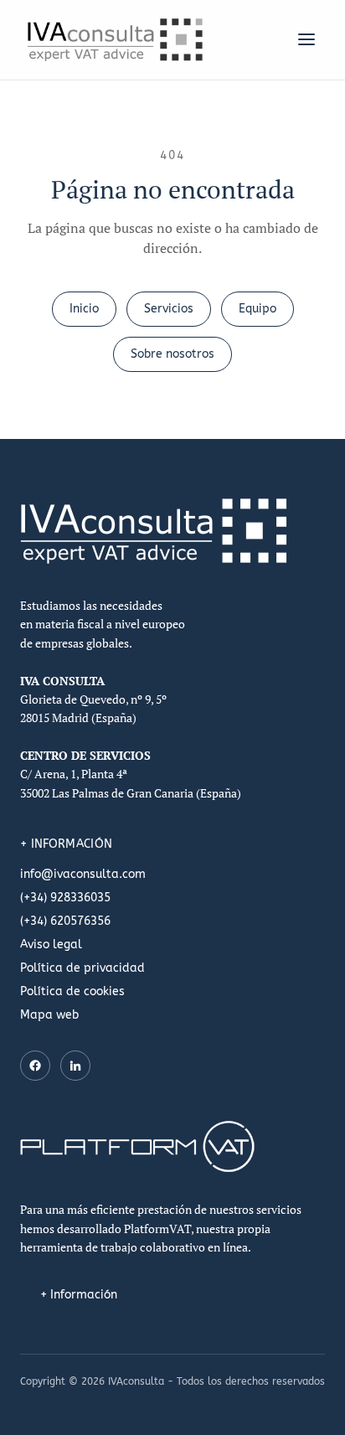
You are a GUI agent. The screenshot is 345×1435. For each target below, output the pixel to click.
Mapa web (49, 1015)
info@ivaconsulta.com (83, 874)
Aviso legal (51, 944)
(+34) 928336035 (65, 897)
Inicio (84, 309)
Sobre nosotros (172, 354)
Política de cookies (72, 991)
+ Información (78, 1295)
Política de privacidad (82, 968)
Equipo (257, 309)
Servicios (168, 309)
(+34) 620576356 (65, 921)
